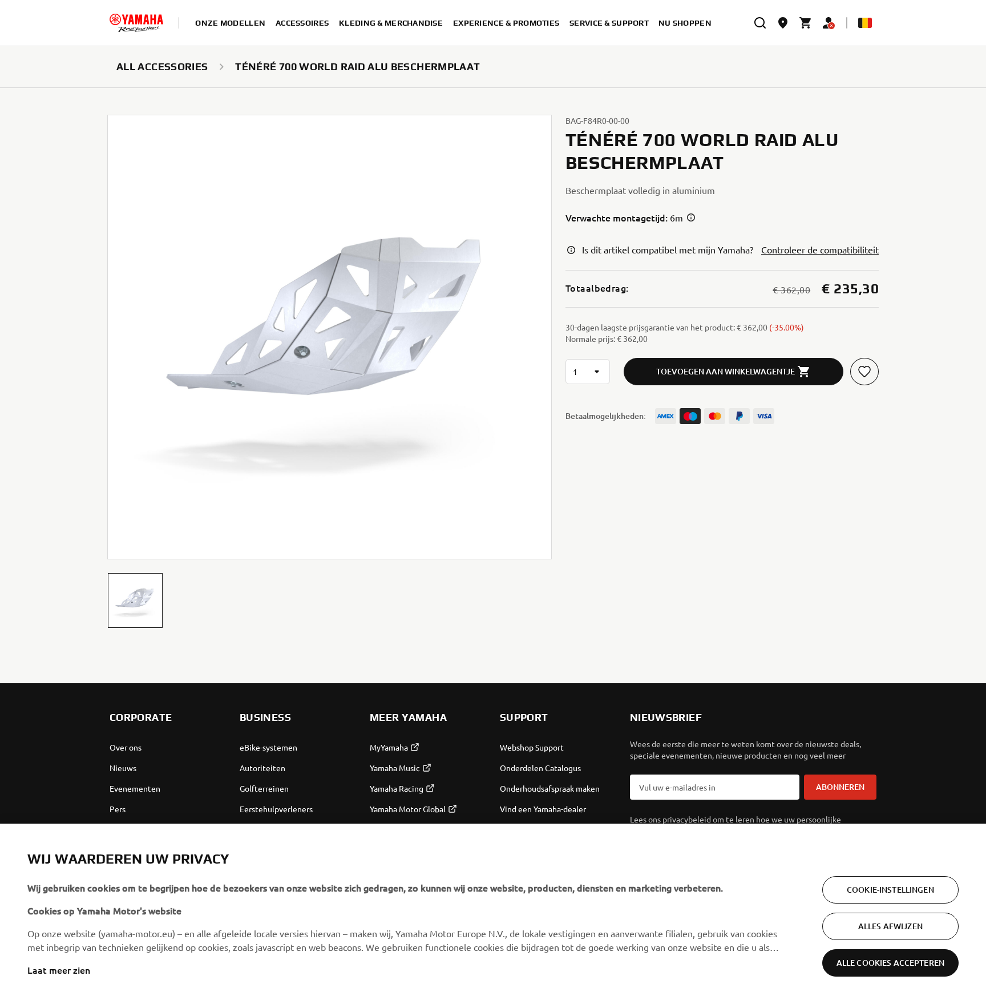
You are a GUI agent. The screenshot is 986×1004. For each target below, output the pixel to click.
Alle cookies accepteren (890, 962)
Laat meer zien (58, 969)
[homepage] (136, 23)
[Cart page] (806, 23)
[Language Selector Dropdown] (865, 22)
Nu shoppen (685, 22)
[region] (493, 914)
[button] (135, 600)
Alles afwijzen (890, 926)
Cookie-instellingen (890, 889)
